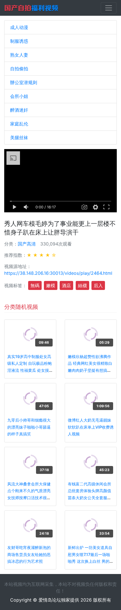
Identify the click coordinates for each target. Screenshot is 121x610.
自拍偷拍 (19, 68)
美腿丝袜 (19, 137)
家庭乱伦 (19, 124)
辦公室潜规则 (23, 82)
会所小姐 (19, 96)
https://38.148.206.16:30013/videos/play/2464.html (58, 273)
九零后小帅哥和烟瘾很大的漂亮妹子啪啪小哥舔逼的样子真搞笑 (29, 427)
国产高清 (27, 244)
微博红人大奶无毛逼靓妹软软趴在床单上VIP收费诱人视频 (91, 427)
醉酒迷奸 (19, 110)
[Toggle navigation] (108, 7)
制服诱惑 (19, 41)
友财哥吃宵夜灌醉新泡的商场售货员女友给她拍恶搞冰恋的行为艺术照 (29, 554)
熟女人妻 (19, 55)
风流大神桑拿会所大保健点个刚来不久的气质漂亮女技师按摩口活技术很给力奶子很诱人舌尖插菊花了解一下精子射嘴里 (29, 497)
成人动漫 (19, 27)
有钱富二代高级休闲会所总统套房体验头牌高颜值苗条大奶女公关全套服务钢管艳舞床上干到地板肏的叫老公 (89, 497)
